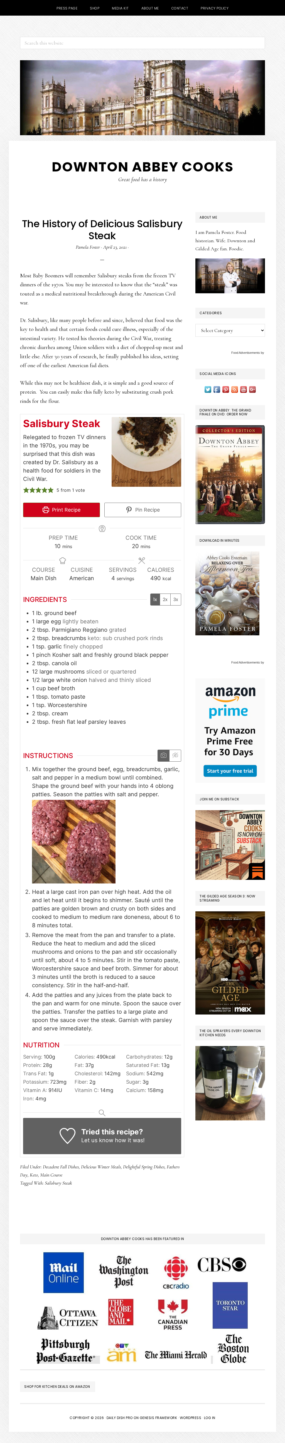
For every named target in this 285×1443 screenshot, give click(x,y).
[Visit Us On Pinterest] (225, 389)
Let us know (97, 1140)
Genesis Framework (158, 1417)
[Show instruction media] (163, 755)
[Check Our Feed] (234, 389)
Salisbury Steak (58, 1183)
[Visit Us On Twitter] (207, 389)
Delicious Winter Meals (101, 1167)
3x (175, 599)
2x (165, 599)
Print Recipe (65, 510)
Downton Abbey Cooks (143, 167)
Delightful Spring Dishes (143, 1167)
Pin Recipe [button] (147, 510)
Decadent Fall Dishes (61, 1167)
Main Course (51, 1175)
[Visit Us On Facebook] (216, 389)
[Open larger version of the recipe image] (146, 452)
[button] (26, 490)
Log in (209, 1417)
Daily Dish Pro (120, 1417)
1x (155, 599)
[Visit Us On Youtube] (243, 389)
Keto (34, 1175)
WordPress (191, 1417)
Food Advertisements (245, 352)
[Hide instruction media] (175, 755)
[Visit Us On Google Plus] (252, 389)
